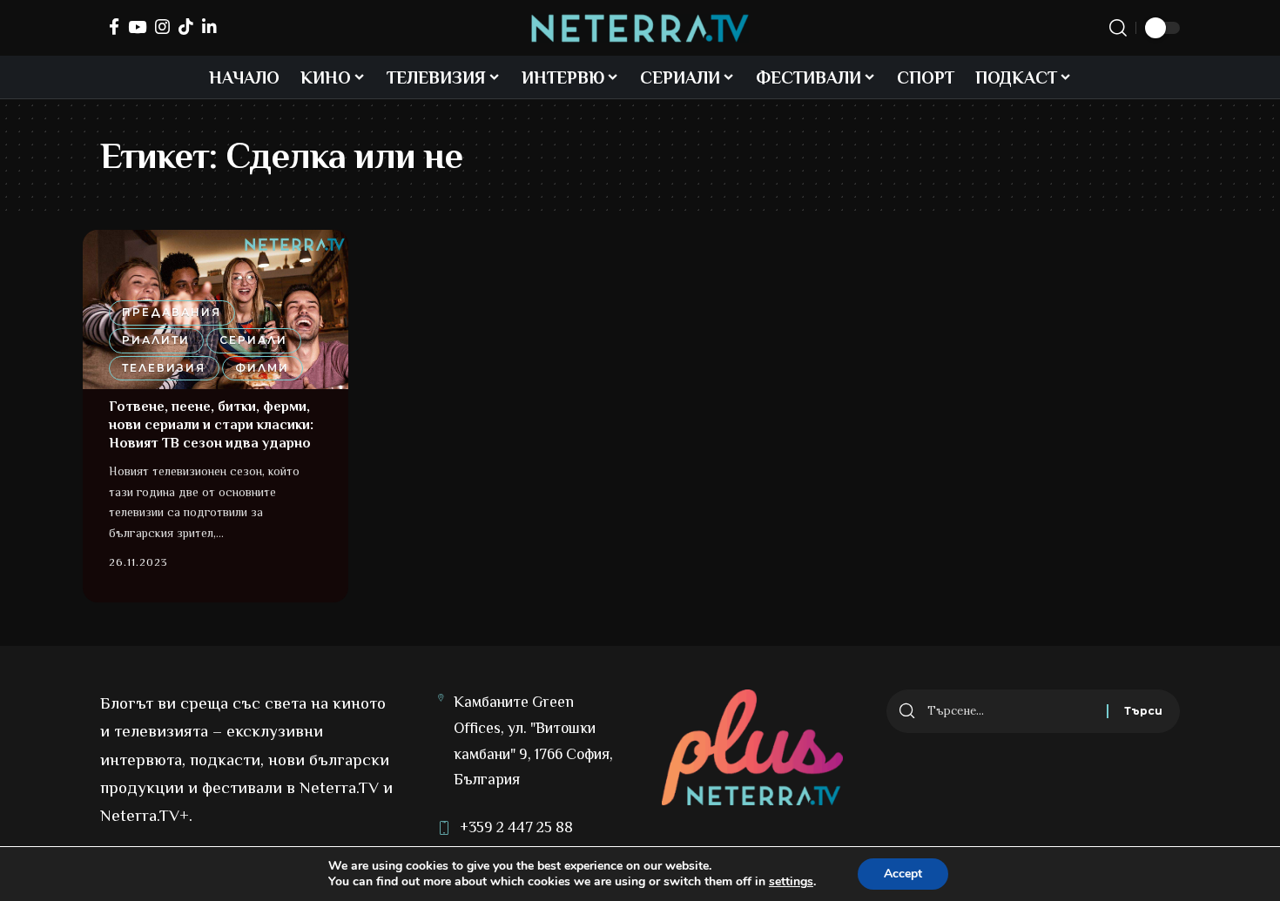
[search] (1118, 28)
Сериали (253, 339)
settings (791, 882)
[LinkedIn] (209, 26)
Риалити (156, 339)
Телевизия (163, 367)
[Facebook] (114, 26)
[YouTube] (137, 26)
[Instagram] (162, 26)
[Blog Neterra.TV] (640, 28)
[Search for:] (1010, 711)
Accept (903, 873)
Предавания (171, 312)
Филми (262, 367)
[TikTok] (186, 26)
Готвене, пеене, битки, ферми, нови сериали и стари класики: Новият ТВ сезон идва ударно (211, 425)
